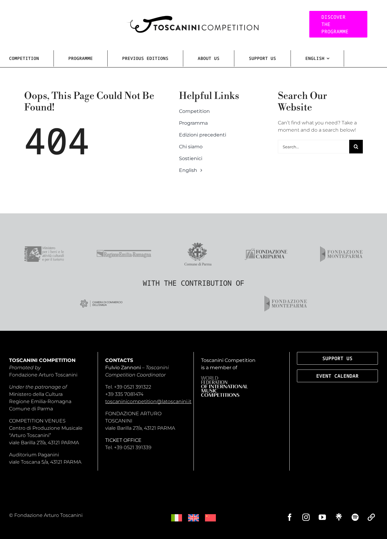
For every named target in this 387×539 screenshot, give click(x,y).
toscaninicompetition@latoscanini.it (148, 401)
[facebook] (289, 517)
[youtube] (322, 517)
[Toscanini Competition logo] (192, 18)
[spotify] (355, 517)
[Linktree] (338, 517)
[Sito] (371, 517)
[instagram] (306, 517)
